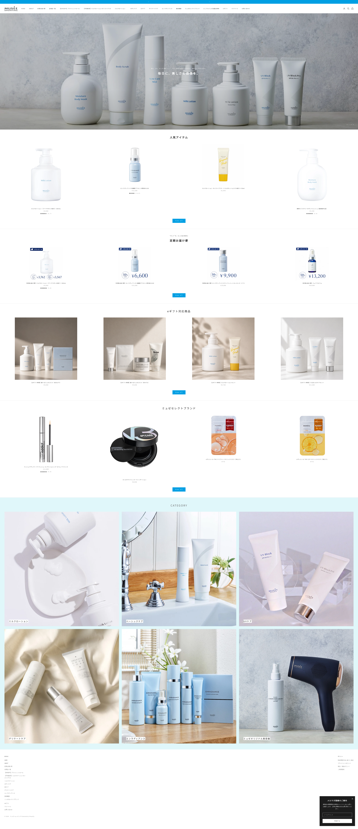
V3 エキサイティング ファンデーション (134, 483)
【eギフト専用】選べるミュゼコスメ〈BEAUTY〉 (46, 386)
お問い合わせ (246, 8)
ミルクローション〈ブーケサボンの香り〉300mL (46, 212)
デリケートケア (153, 8)
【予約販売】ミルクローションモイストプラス (97, 8)
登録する (337, 821)
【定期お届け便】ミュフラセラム (312, 286)
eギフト (225, 8)
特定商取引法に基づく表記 (346, 763)
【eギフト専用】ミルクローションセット (223, 386)
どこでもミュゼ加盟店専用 (211, 8)
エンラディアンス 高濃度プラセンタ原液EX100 (134, 191)
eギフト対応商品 (179, 314)
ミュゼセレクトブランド (192, 8)
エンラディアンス (167, 8)
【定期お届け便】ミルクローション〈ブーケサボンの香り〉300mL (46, 286)
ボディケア (134, 8)
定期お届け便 (41, 8)
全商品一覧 (52, 8)
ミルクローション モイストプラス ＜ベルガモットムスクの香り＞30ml (223, 191)
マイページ (235, 8)
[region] (179, 73)
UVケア (143, 8)
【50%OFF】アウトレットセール (69, 8)
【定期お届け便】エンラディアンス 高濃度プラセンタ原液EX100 (134, 286)
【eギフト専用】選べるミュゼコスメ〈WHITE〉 (134, 386)
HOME (23, 8)
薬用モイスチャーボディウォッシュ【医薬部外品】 (312, 212)
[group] (179, 73)
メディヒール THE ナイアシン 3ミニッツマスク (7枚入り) (223, 462)
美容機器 (179, 8)
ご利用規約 (341, 773)
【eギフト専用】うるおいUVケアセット (312, 386)
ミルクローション (121, 8)
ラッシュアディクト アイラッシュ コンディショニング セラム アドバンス (46, 470)
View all (179, 224)
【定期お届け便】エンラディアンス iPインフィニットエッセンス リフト (223, 286)
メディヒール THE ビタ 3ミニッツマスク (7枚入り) (312, 462)
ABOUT (31, 8)
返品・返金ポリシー (344, 769)
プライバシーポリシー (344, 766)
